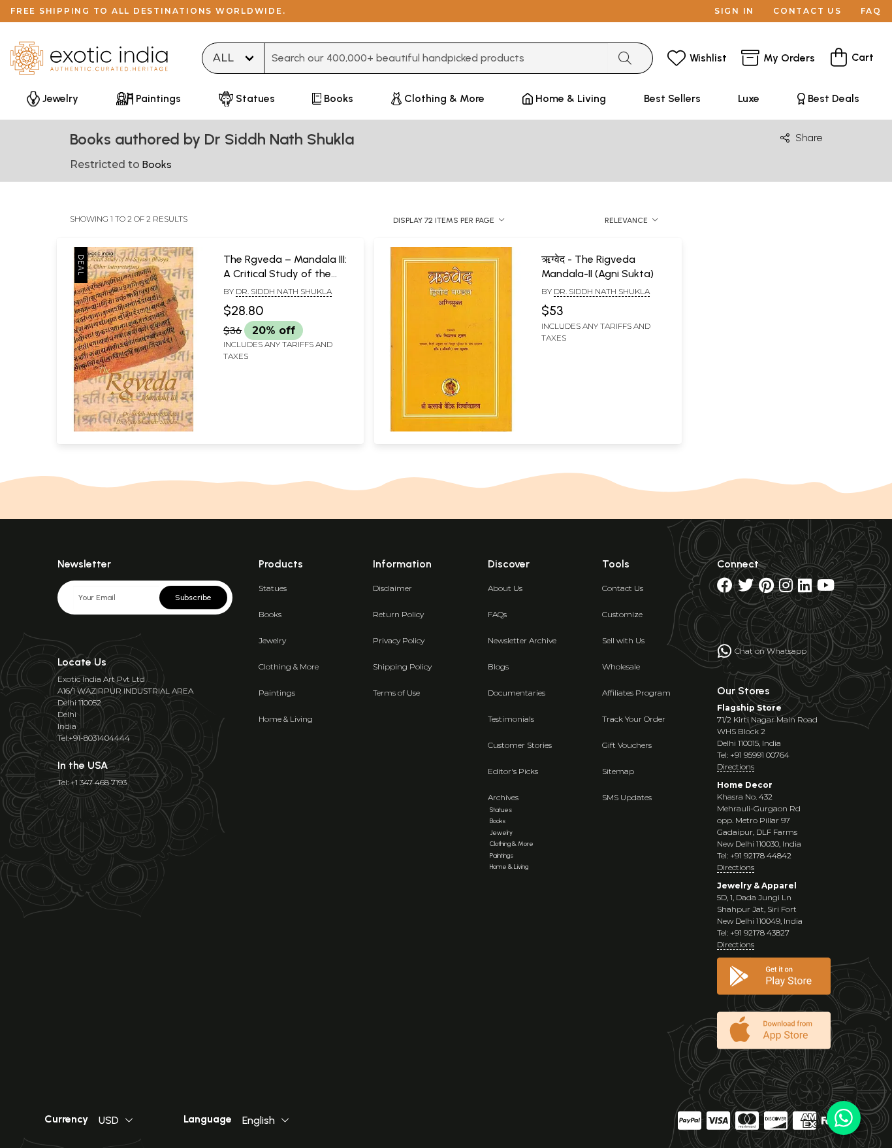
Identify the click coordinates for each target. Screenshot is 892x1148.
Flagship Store (749, 708)
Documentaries (516, 693)
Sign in (734, 11)
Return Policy (398, 614)
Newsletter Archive (522, 640)
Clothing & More (289, 666)
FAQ (871, 11)
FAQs (497, 614)
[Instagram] (786, 588)
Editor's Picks (513, 771)
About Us (505, 588)
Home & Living (286, 719)
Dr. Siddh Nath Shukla (284, 291)
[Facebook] (725, 588)
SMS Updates (627, 797)
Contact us (807, 11)
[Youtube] (826, 588)
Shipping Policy (402, 666)
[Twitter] (746, 588)
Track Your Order (633, 719)
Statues (273, 588)
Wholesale (621, 666)
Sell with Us (623, 640)
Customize (622, 614)
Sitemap (618, 771)
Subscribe (193, 597)
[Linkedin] (805, 588)
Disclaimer (392, 588)
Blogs (498, 666)
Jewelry (272, 640)
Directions (735, 766)
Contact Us (622, 588)
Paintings (277, 693)
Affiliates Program (636, 693)
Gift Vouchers (627, 745)
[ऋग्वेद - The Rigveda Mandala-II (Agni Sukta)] (451, 428)
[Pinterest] (766, 588)
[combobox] (436, 58)
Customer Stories (520, 745)
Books (270, 614)
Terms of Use (396, 693)
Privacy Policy (398, 640)
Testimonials (511, 719)
